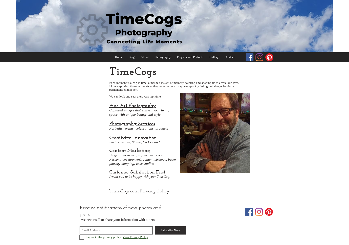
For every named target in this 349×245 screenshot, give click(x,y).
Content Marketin (128, 150)
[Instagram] (259, 57)
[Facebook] (249, 57)
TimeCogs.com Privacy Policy (139, 191)
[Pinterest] (269, 57)
